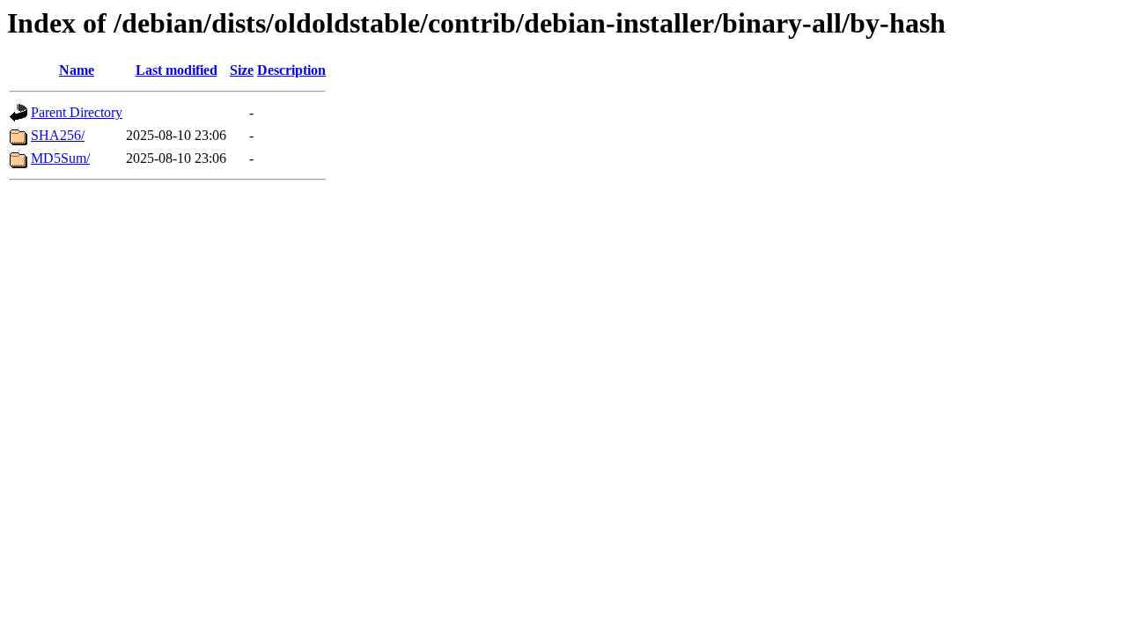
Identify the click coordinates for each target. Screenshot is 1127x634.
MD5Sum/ (60, 158)
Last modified (176, 70)
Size (242, 70)
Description (291, 70)
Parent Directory (76, 112)
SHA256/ (58, 135)
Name (76, 70)
